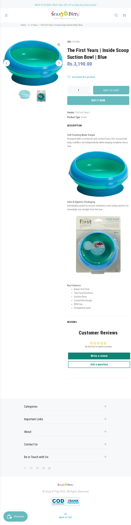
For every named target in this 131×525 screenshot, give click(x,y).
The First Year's (82, 112)
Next (59, 63)
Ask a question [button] (99, 364)
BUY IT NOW (98, 100)
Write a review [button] (99, 355)
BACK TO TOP (65, 517)
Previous (6, 63)
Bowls (84, 117)
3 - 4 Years (33, 25)
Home (23, 25)
